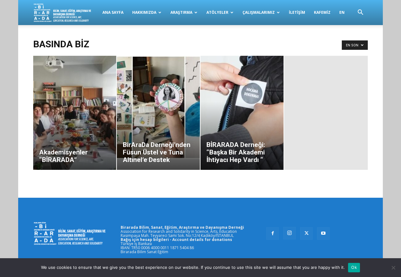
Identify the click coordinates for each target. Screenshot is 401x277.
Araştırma (181, 12)
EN (342, 12)
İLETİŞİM (297, 12)
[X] (306, 233)
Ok (354, 267)
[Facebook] (272, 233)
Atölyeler (217, 12)
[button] (360, 13)
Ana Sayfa (112, 12)
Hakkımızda (144, 12)
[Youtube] (323, 233)
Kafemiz (322, 12)
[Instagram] (289, 233)
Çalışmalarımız (258, 12)
